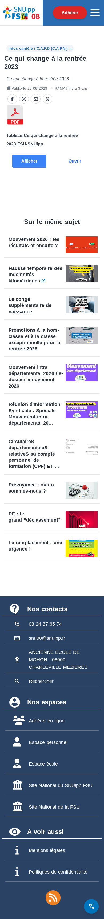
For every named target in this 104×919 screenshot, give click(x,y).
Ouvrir (75, 161)
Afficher (29, 161)
